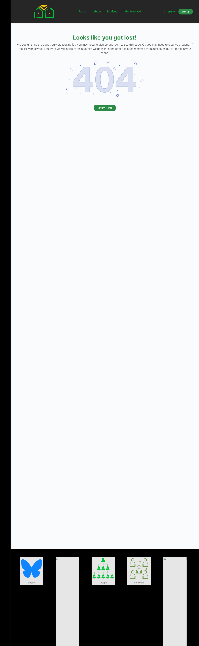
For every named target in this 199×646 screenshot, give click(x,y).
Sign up (186, 11)
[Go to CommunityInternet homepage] (44, 11)
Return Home (104, 107)
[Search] (160, 12)
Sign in (171, 11)
